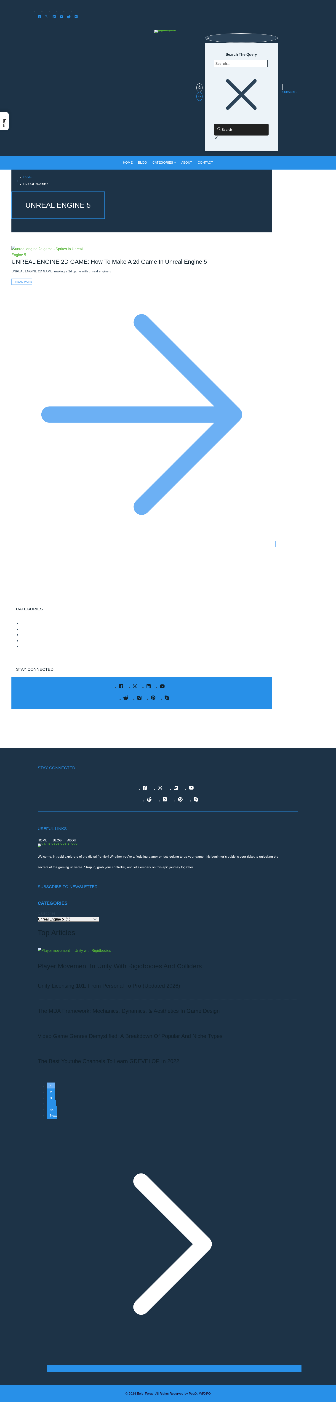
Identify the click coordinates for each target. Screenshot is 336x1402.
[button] (4, 121)
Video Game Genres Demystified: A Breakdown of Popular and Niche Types (130, 1036)
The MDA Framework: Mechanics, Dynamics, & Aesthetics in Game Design (129, 1011)
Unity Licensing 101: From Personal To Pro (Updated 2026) (109, 986)
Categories (47, 913)
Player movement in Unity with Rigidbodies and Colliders (120, 966)
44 (52, 1110)
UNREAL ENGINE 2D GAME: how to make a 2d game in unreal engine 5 (109, 261)
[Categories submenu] (175, 162)
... (51, 1104)
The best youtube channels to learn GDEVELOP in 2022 (108, 1061)
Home (27, 176)
